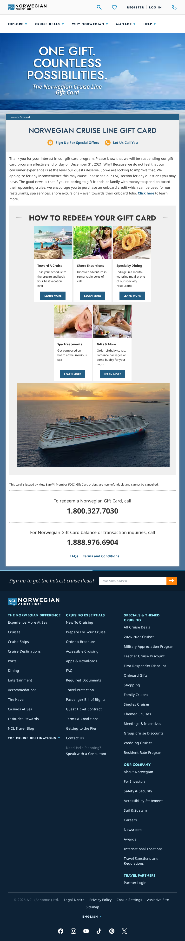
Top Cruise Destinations (32, 738)
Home (13, 117)
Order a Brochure (80, 641)
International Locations (143, 849)
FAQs (74, 556)
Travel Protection (80, 689)
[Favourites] (114, 7)
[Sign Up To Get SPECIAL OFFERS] (171, 581)
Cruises (14, 632)
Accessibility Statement (143, 800)
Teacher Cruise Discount (144, 656)
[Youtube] (86, 931)
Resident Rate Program (143, 752)
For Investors (134, 781)
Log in (155, 7)
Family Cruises (136, 694)
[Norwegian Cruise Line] (27, 7)
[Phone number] (172, 7)
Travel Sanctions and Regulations (141, 861)
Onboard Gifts (135, 675)
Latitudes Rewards (23, 718)
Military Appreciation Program (149, 646)
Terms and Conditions (101, 556)
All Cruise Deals (137, 627)
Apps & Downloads (81, 661)
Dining (13, 670)
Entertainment (20, 680)
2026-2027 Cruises (139, 636)
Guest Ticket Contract (84, 709)
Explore (15, 24)
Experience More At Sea (28, 622)
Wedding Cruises (138, 743)
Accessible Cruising (82, 651)
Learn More (52, 295)
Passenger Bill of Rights (86, 699)
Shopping (132, 685)
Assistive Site (158, 899)
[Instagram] (73, 931)
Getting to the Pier (81, 728)
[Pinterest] (111, 931)
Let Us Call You (125, 142)
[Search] (99, 7)
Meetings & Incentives (142, 723)
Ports (12, 661)
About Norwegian (138, 771)
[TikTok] (99, 931)
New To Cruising (79, 622)
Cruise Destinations (24, 651)
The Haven (17, 699)
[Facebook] (60, 931)
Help (148, 24)
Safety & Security (138, 791)
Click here (146, 193)
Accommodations (22, 689)
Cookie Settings (129, 899)
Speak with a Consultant (86, 753)
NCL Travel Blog (21, 728)
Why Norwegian (88, 24)
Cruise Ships (18, 641)
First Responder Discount (145, 665)
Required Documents (83, 680)
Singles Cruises (137, 704)
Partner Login (135, 882)
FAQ (69, 670)
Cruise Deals (47, 24)
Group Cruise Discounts (144, 733)
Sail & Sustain (135, 810)
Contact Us (75, 738)
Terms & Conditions (82, 718)
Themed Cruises (137, 714)
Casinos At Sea (20, 709)
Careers (130, 820)
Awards (130, 839)
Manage (124, 24)
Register (135, 7)
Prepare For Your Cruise (86, 632)
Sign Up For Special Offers (77, 142)
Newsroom (133, 829)
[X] (124, 931)
